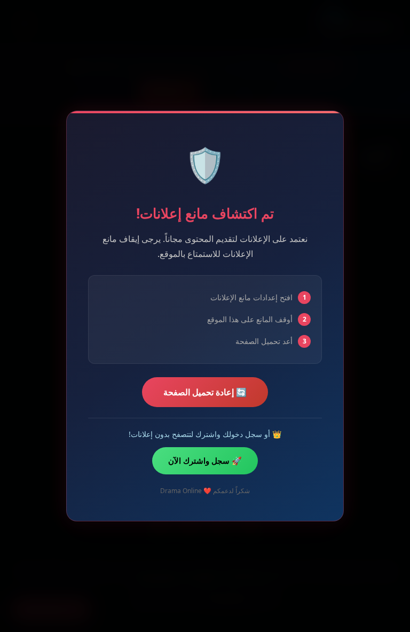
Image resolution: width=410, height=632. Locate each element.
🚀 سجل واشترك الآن (205, 460)
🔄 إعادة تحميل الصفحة (205, 392)
